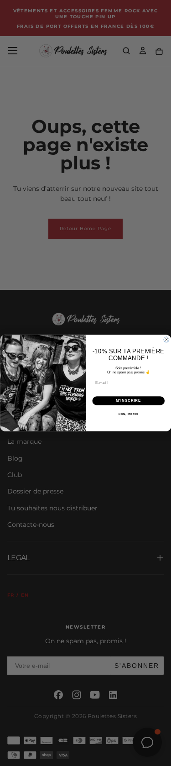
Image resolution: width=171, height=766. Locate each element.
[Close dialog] (166, 339)
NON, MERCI (128, 413)
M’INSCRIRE (128, 401)
